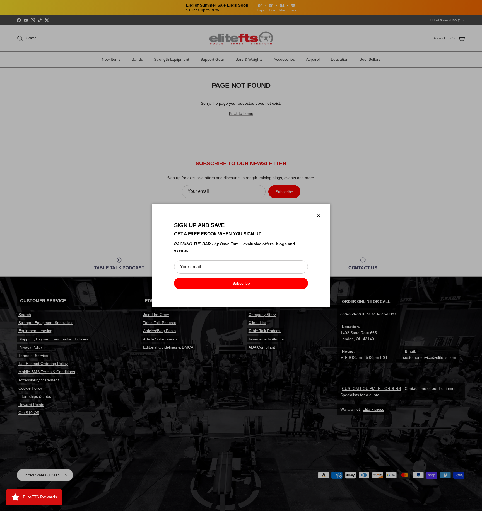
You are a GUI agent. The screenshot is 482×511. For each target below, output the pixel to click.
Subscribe (241, 283)
